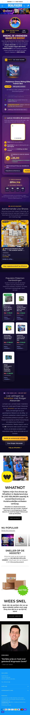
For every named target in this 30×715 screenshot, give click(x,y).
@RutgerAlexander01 (17, 562)
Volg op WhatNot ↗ (15, 447)
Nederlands (4, 695)
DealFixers (15, 697)
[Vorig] (2, 1)
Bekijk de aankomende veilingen (15, 438)
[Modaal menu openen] (2, 6)
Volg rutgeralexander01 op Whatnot (15, 266)
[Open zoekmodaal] (24, 6)
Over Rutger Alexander (15, 443)
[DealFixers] (15, 6)
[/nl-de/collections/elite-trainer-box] (15, 11)
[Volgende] (27, 1)
